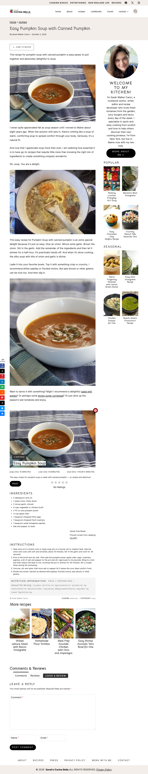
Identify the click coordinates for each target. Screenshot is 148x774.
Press (54, 760)
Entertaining (78, 3)
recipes (23, 22)
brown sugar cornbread (50, 395)
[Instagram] (139, 2)
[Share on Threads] (2, 403)
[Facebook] (126, 2)
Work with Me (102, 760)
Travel (110, 11)
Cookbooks (96, 11)
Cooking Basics (58, 3)
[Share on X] (2, 371)
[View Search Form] (135, 11)
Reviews (116, 3)
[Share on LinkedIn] (2, 381)
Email (44, 737)
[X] (132, 2)
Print (15, 483)
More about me (121, 153)
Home (58, 11)
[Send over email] (2, 387)
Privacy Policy (75, 760)
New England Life (98, 3)
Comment (17, 697)
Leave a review (55, 676)
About (69, 11)
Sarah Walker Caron (21, 34)
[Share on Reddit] (2, 392)
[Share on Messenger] (2, 408)
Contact (124, 760)
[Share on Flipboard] (2, 397)
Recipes (81, 11)
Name (15, 737)
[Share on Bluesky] (2, 413)
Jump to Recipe (23, 47)
